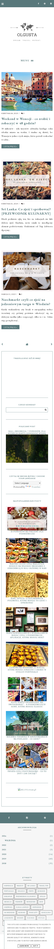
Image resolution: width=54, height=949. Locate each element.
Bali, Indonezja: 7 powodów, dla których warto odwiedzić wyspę (27, 432)
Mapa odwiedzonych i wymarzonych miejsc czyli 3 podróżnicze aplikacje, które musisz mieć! (27, 635)
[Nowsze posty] (2, 344)
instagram (36, 907)
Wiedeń (20, 918)
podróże (19, 902)
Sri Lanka (31, 885)
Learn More (24, 946)
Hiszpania (8, 907)
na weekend (9, 912)
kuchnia (30, 918)
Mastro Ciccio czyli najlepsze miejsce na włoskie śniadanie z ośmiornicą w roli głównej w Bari (27, 566)
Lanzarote (8, 918)
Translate (35, 486)
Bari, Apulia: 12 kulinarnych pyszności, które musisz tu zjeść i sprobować (27, 600)
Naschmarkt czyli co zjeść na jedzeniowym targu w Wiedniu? (25, 301)
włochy (20, 885)
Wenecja (8, 902)
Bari (41, 902)
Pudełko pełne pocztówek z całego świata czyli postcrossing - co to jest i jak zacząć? (27, 771)
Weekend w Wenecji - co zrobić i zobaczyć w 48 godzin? (25, 121)
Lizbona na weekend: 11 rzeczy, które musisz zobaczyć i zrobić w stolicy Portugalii (27, 670)
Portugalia (9, 891)
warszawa (31, 902)
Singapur (8, 896)
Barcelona (46, 912)
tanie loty (33, 912)
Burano (21, 912)
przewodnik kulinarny (26, 896)
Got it (35, 946)
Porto (31, 891)
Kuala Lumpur (22, 907)
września (10, 840)
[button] (27, 60)
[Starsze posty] (52, 344)
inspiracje (8, 885)
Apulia (43, 896)
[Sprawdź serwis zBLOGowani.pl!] (27, 789)
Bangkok (41, 891)
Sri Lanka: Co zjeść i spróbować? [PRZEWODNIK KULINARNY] (26, 211)
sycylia (41, 918)
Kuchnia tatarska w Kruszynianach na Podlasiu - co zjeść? (27, 738)
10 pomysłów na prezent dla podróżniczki (27, 532)
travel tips (43, 885)
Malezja (21, 891)
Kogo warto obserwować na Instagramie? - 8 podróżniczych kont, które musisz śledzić (27, 704)
